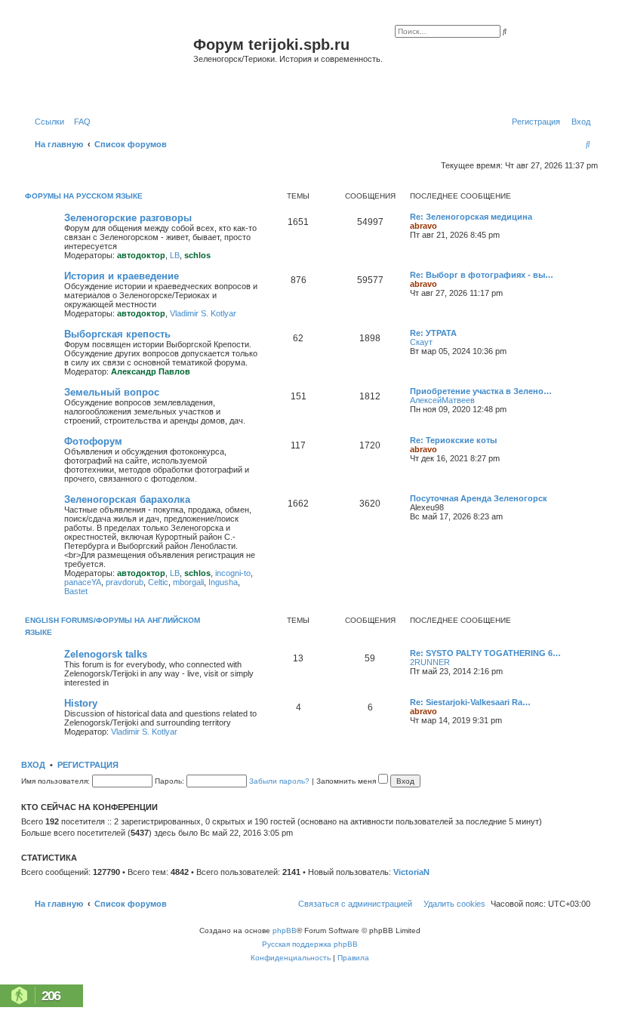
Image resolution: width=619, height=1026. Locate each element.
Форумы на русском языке (84, 196)
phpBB (285, 930)
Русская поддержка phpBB (310, 944)
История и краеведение (121, 276)
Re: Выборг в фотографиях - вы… (481, 274)
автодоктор (141, 255)
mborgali (188, 582)
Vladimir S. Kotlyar (203, 313)
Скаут (421, 342)
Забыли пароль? (279, 781)
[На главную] (109, 63)
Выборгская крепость (117, 334)
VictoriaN (411, 872)
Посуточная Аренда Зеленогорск (478, 498)
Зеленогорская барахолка (127, 499)
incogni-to (233, 573)
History (80, 703)
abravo (423, 225)
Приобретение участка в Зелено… (481, 391)
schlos (197, 255)
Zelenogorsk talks (105, 654)
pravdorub (124, 582)
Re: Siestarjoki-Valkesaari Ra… (470, 702)
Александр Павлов (150, 371)
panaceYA (82, 582)
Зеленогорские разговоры (128, 217)
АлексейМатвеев (442, 400)
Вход (33, 764)
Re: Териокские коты (453, 440)
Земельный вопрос (111, 392)
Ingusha (223, 582)
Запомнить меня (347, 781)
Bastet (76, 591)
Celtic (158, 582)
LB (175, 255)
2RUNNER (430, 662)
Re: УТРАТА (433, 332)
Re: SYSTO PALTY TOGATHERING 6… (485, 653)
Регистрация (88, 764)
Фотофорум (93, 441)
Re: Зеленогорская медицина (471, 216)
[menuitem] (79, 121)
